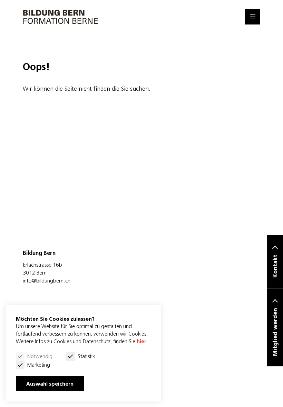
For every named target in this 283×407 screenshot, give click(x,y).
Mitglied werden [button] (275, 332)
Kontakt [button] (275, 266)
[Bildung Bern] (61, 16)
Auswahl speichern (50, 384)
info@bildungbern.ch (46, 280)
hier (141, 341)
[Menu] (252, 16)
